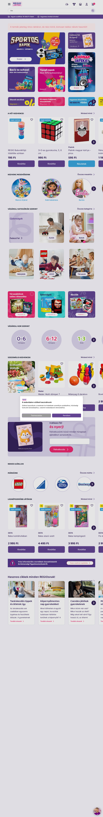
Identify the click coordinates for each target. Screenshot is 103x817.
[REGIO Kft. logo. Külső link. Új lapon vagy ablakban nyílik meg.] (24, 400)
